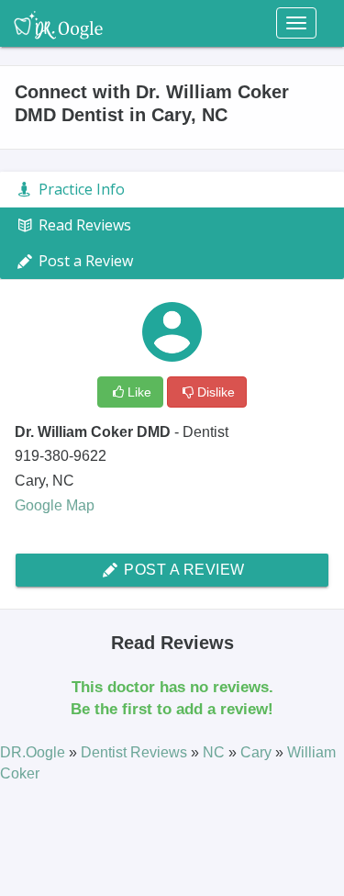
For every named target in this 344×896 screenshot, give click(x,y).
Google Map (54, 505)
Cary (257, 752)
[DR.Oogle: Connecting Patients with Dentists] (58, 23)
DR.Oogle (34, 752)
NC (215, 752)
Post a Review (182, 569)
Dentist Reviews (136, 752)
